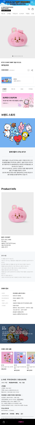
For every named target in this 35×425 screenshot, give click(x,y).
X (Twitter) (11, 410)
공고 (22, 414)
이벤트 (27, 14)
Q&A (22, 89)
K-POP (22, 14)
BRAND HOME (6, 339)
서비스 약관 (4, 382)
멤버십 (17, 414)
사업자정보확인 (20, 399)
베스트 (3, 14)
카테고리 (15, 14)
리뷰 (13, 89)
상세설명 (4, 89)
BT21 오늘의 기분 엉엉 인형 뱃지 (20, 367)
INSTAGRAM (4, 410)
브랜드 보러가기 (17, 81)
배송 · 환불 (22, 382)
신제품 (9, 14)
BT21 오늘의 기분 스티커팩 (7, 367)
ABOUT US (4, 414)
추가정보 (31, 89)
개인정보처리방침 (13, 382)
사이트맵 (12, 414)
